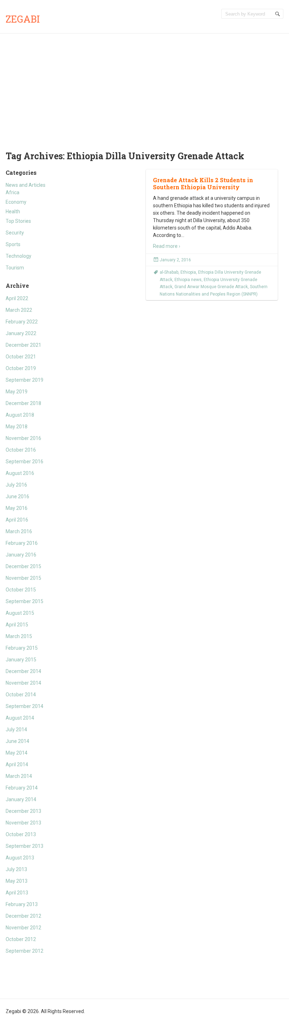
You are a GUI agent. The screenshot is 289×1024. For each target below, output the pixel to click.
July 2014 (16, 729)
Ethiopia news (188, 279)
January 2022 (21, 333)
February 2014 (22, 788)
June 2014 (17, 741)
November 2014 (23, 683)
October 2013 (21, 834)
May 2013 (16, 881)
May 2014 (16, 753)
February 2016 (22, 543)
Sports (13, 244)
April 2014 (17, 764)
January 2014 (21, 799)
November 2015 (23, 578)
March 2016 (19, 531)
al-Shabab (169, 272)
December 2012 (23, 916)
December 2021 (23, 345)
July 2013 (16, 869)
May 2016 (16, 508)
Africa (12, 192)
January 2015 (21, 659)
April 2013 (17, 892)
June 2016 (17, 496)
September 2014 (24, 706)
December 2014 (23, 671)
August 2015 (20, 613)
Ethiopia (188, 272)
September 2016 (24, 461)
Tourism (15, 267)
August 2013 (20, 858)
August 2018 (20, 415)
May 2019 (16, 391)
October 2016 (21, 450)
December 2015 (23, 566)
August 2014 (20, 718)
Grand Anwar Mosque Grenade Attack (211, 286)
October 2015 (21, 590)
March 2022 (19, 310)
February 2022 (22, 322)
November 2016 (23, 438)
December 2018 (23, 403)
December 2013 (23, 811)
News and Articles (25, 185)
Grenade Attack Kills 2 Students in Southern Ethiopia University (203, 183)
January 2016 (21, 555)
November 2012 (23, 927)
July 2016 (16, 485)
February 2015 (22, 648)
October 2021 (21, 356)
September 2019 (24, 380)
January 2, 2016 (175, 259)
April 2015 (17, 624)
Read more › (166, 246)
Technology (18, 256)
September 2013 (24, 846)
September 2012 (24, 951)
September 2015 (24, 601)
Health (13, 211)
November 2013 (23, 823)
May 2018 (16, 426)
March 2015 (19, 636)
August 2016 (20, 473)
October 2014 (21, 694)
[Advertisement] (144, 86)
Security (15, 233)
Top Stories (18, 221)
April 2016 (17, 520)
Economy (16, 202)
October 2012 (21, 939)
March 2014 (19, 776)
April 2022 (17, 298)
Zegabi (23, 19)
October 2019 (21, 368)
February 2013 (22, 904)
